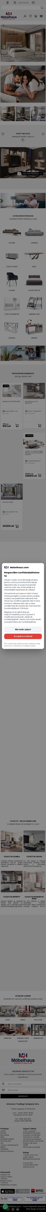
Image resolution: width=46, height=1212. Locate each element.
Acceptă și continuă (23, 636)
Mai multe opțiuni (23, 629)
